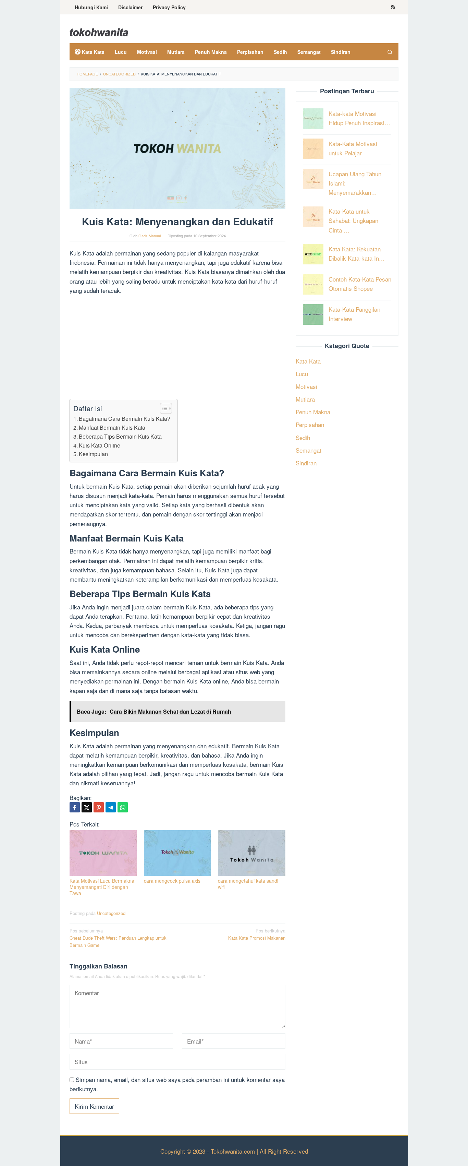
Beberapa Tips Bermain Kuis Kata (120, 436)
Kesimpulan (93, 454)
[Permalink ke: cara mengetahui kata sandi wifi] (251, 853)
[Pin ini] (99, 807)
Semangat (308, 450)
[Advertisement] (177, 348)
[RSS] (393, 7)
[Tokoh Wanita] (99, 31)
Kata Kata (308, 360)
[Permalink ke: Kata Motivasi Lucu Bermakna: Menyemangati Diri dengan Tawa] (103, 853)
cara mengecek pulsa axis (172, 880)
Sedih (303, 437)
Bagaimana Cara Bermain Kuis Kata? (124, 418)
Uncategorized (111, 913)
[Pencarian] (389, 51)
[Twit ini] (87, 807)
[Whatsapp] (123, 807)
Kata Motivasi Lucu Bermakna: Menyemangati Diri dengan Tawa (103, 886)
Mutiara (305, 399)
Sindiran (306, 463)
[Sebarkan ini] (75, 807)
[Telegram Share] (111, 807)
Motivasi (306, 386)
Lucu (302, 373)
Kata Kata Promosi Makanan (256, 934)
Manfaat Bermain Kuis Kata (112, 427)
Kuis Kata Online (99, 445)
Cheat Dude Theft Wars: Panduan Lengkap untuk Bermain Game (118, 937)
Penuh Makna (313, 411)
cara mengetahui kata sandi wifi (248, 883)
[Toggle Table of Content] (162, 408)
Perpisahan (310, 424)
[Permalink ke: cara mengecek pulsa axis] (177, 853)
